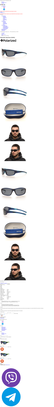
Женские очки (3, 327)
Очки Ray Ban (3, 328)
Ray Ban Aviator (5, 25)
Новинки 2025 (5, 19)
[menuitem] (28, 18)
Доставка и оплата (4, 2)
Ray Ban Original (5, 26)
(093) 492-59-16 (2, 318)
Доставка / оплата (4, 333)
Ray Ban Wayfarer (5, 27)
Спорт (4, 18)
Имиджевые (3, 330)
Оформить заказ (8, 364)
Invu (3, 20)
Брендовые (4, 16)
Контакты (3, 3)
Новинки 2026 (5, 23)
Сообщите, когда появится (3, 283)
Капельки (4, 22)
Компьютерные (4, 329)
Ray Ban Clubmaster (5, 28)
